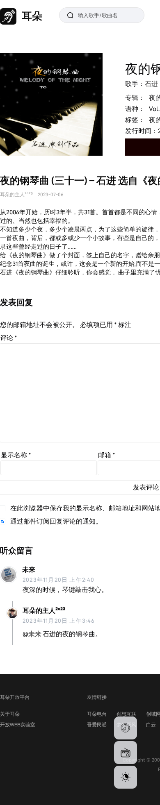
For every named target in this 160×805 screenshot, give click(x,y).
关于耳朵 (10, 714)
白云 (151, 724)
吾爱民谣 (97, 724)
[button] (125, 728)
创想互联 (126, 714)
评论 (8, 337)
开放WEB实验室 (17, 724)
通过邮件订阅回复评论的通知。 (56, 521)
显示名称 (16, 454)
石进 (151, 83)
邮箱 (106, 454)
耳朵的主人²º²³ (44, 610)
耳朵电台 (97, 714)
